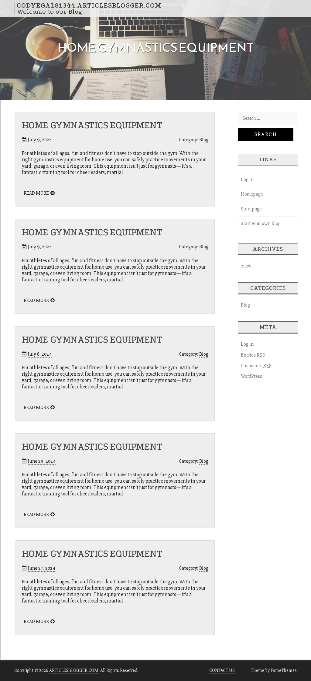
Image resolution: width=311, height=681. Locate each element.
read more (36, 193)
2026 (246, 266)
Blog (203, 140)
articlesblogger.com (73, 670)
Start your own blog (261, 223)
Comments (256, 366)
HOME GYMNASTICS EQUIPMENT (92, 125)
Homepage (252, 194)
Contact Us (222, 670)
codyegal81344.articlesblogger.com (89, 5)
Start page (251, 209)
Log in (247, 179)
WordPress (251, 376)
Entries (253, 355)
